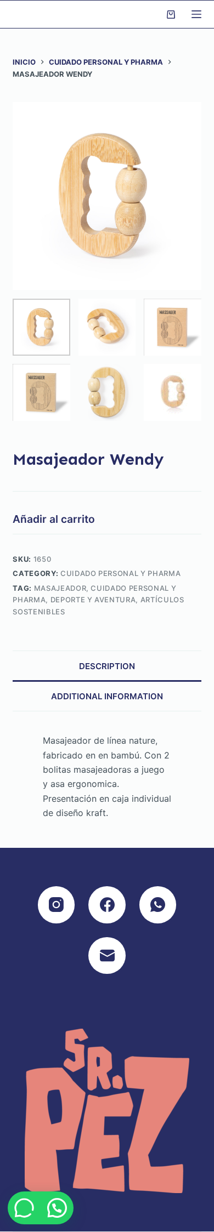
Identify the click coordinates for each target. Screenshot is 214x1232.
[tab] (107, 666)
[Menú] (196, 14)
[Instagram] (56, 904)
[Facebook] (107, 904)
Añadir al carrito (54, 519)
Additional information (107, 696)
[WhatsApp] (158, 904)
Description (107, 666)
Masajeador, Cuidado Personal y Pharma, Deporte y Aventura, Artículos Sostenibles (98, 600)
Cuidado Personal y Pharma (120, 573)
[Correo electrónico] (107, 955)
